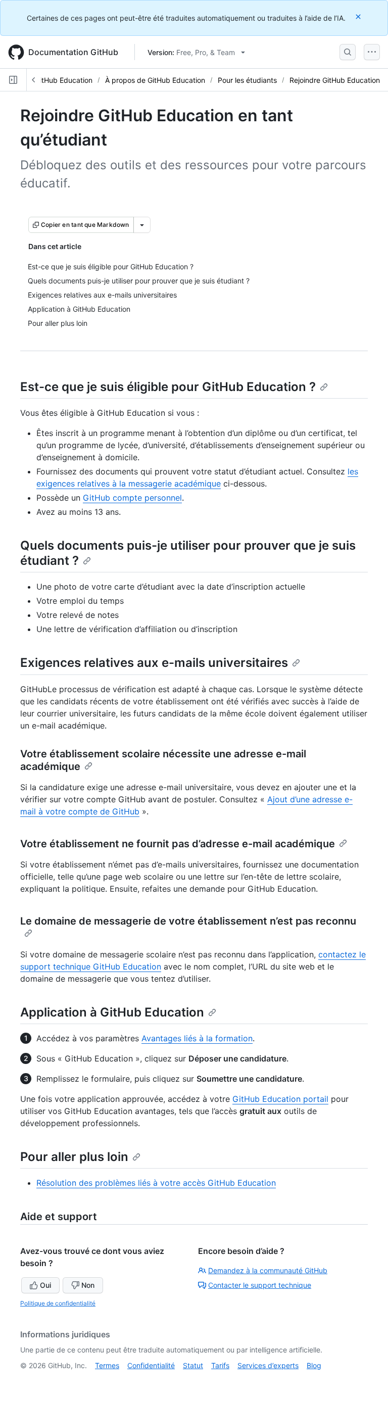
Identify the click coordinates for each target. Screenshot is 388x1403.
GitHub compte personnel (132, 498)
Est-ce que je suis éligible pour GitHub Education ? (168, 386)
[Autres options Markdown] (142, 225)
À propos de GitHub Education (155, 80)
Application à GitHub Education (112, 1012)
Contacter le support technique (259, 1285)
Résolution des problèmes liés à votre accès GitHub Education (156, 1183)
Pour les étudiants (247, 80)
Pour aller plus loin (74, 1156)
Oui (45, 1285)
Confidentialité (151, 1365)
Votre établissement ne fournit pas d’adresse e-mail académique (177, 844)
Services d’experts (268, 1365)
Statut (193, 1365)
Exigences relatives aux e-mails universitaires (154, 662)
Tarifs (220, 1365)
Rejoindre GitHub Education (334, 80)
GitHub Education (63, 80)
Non (87, 1285)
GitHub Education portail (280, 1099)
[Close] (359, 16)
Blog (314, 1365)
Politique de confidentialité (57, 1303)
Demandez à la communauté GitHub (267, 1270)
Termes (107, 1365)
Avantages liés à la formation (197, 1038)
